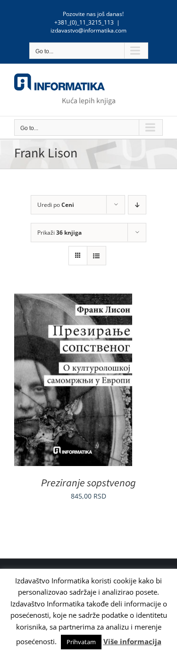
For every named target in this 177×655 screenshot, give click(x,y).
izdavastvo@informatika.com (88, 30)
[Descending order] (137, 204)
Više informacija (132, 641)
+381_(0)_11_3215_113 (84, 22)
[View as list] (96, 255)
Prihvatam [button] (81, 642)
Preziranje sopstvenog (88, 483)
